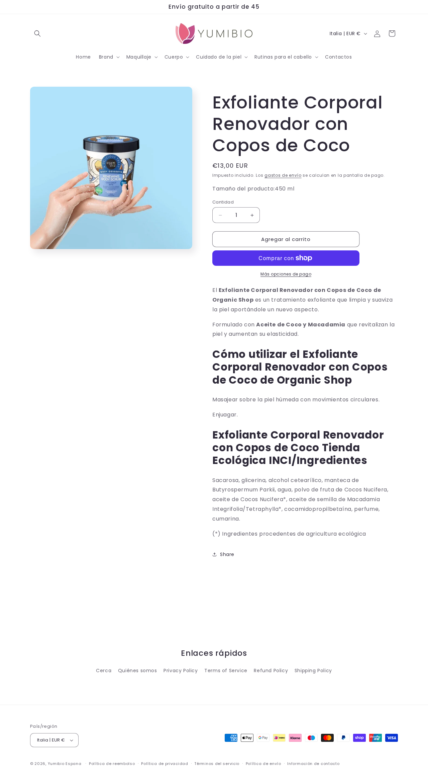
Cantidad (223, 202)
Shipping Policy (313, 670)
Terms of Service (225, 670)
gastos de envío (283, 175)
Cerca (103, 670)
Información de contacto (313, 763)
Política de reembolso (112, 763)
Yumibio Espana (65, 763)
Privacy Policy (181, 670)
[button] (108, 57)
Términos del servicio (216, 763)
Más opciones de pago (285, 274)
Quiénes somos (137, 670)
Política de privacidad (164, 763)
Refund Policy (271, 670)
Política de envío (263, 763)
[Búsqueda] (37, 33)
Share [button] (227, 554)
